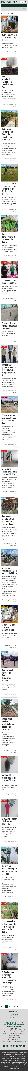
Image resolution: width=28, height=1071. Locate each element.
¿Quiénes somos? (14, 1014)
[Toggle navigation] (24, 9)
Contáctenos (14, 1018)
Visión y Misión (14, 1016)
